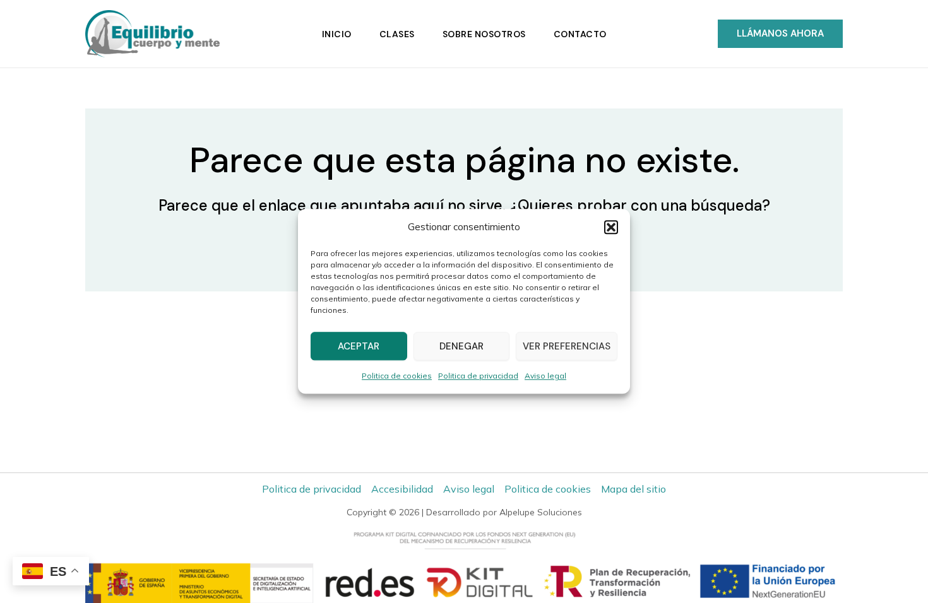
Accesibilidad (402, 489)
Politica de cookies (397, 376)
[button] (611, 227)
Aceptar (358, 346)
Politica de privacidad (478, 376)
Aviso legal (545, 376)
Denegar (461, 346)
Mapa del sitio (633, 489)
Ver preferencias (566, 346)
